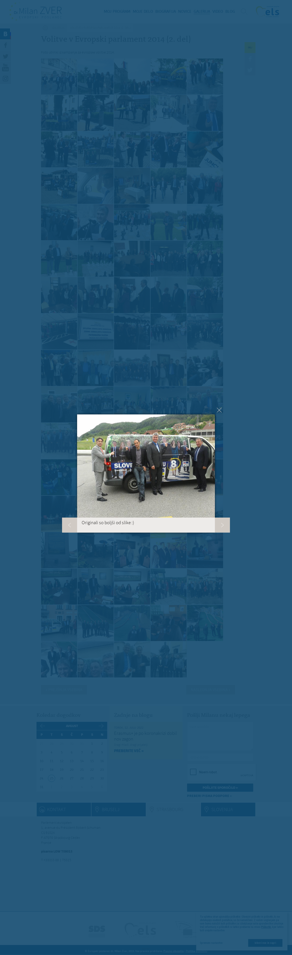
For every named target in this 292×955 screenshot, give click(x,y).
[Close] (219, 410)
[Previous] (69, 525)
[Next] (222, 525)
